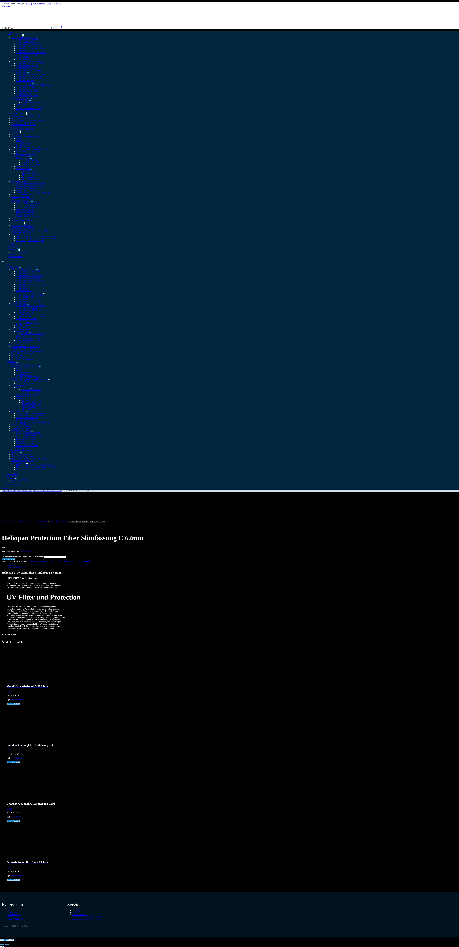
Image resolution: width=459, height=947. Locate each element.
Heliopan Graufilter (28, 177)
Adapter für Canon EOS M (26, 55)
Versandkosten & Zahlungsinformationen (87, 917)
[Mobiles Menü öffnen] (3, 261)
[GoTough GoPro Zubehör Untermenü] (32, 201)
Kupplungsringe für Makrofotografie (30, 241)
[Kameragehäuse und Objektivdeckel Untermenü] (40, 366)
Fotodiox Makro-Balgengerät (22, 232)
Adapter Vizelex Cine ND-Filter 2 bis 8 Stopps (34, 85)
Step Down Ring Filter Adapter (28, 151)
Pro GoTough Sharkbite (25, 212)
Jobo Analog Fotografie (20, 197)
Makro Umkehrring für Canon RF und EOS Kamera (36, 236)
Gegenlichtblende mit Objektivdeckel (30, 186)
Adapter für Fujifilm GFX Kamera (29, 76)
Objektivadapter (14, 34)
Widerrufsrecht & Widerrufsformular (85, 919)
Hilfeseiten (12, 249)
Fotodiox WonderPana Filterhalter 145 (25, 116)
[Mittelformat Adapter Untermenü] (28, 72)
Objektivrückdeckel (23, 145)
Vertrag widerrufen (15, 257)
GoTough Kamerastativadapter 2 (28, 207)
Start (3, 522)
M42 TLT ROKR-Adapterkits (32, 102)
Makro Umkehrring (18, 234)
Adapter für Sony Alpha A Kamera (29, 70)
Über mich (11, 482)
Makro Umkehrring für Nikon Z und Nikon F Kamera (36, 238)
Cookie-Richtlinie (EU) (15, 919)
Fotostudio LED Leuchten (21, 194)
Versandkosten (25, 551)
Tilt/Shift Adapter (22, 100)
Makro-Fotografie (15, 222)
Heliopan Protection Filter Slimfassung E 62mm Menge (23, 557)
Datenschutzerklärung (80, 915)
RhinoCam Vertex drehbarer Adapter (30, 106)
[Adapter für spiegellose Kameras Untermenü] (37, 38)
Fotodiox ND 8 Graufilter (30, 164)
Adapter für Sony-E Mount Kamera (29, 44)
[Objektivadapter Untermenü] (23, 35)
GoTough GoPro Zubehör (21, 201)
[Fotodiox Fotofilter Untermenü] (31, 158)
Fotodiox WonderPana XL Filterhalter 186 (27, 120)
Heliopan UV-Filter (28, 173)
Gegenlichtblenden (18, 182)
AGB (74, 912)
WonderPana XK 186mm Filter (23, 129)
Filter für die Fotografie (20, 156)
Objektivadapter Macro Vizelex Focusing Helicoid (30, 230)
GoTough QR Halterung (25, 205)
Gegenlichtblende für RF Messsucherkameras (33, 192)
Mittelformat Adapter (19, 72)
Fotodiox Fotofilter (23, 158)
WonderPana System (16, 113)
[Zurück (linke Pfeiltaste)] (1, 946)
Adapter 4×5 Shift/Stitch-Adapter (28, 109)
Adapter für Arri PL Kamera (26, 87)
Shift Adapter (21, 104)
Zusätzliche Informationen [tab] (16, 567)
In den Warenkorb (9, 559)
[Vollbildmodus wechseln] (3, 944)
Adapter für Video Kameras (21, 83)
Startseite (5, 491)
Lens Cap (19, 141)
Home (9, 265)
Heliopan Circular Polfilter (31, 171)
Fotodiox (10, 910)
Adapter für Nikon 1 (24, 57)
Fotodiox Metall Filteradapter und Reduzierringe (29, 149)
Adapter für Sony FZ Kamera (27, 96)
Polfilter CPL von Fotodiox (31, 160)
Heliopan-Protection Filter (31, 175)
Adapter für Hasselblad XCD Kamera (30, 74)
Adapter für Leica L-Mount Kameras (30, 48)
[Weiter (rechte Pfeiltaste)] (3, 946)
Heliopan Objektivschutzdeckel (28, 147)
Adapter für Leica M (24, 51)
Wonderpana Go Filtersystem (27, 216)
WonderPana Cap (18, 127)
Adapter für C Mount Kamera (27, 91)
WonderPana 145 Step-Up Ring (23, 122)
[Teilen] (6, 944)
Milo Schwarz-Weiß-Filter (26, 167)
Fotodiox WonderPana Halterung (23, 125)
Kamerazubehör (17, 218)
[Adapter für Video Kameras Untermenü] (33, 83)
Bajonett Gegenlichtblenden (26, 190)
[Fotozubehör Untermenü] (20, 131)
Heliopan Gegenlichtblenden (27, 188)
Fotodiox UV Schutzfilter (30, 162)
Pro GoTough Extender (25, 210)
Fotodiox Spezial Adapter (21, 98)
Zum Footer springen (28, 1)
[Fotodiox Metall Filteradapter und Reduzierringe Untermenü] (49, 379)
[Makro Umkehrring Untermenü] (27, 463)
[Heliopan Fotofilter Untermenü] (31, 169)
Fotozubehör (13, 131)
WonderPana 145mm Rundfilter (23, 118)
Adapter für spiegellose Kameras (23, 38)
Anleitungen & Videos (19, 252)
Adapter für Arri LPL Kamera (27, 89)
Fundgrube (11, 471)
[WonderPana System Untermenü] (26, 113)
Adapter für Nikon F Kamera (27, 66)
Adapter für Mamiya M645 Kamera (29, 78)
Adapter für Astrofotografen (21, 342)
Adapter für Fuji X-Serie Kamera (28, 46)
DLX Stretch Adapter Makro (22, 226)
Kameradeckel (21, 139)
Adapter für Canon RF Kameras (28, 40)
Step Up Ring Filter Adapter (26, 154)
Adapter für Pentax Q (24, 59)
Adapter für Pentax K (24, 68)
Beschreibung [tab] (12, 565)
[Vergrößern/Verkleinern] (1, 944)
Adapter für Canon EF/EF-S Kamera (30, 63)
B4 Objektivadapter (23, 94)
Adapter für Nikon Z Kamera (27, 42)
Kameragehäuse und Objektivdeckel (25, 136)
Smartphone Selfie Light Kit (22, 199)
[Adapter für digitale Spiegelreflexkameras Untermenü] (44, 293)
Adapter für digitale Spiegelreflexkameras (27, 61)
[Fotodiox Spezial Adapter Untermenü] (31, 98)
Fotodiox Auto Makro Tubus (22, 228)
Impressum (76, 910)
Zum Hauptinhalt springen (10, 1)
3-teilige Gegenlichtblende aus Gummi (30, 184)
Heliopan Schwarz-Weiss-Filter (32, 179)
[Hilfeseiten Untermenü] (19, 249)
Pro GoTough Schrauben (25, 214)
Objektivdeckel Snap (24, 143)
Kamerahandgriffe (18, 134)
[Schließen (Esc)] (8, 944)
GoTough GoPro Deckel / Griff (28, 203)
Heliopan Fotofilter (23, 169)
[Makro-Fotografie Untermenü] (24, 223)
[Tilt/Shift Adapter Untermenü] (30, 100)
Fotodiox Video (12, 474)
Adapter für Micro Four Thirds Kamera (31, 53)
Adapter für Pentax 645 (25, 81)
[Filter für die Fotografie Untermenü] (30, 156)
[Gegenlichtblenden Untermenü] (26, 411)
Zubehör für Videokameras (21, 450)
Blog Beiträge (12, 476)
